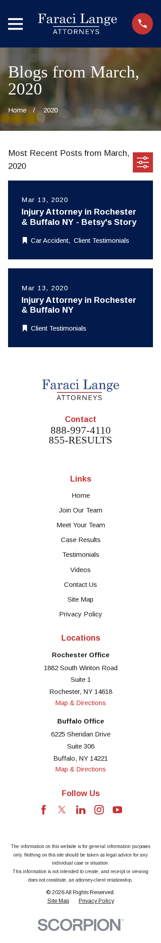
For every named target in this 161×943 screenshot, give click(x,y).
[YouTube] (117, 809)
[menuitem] (58, 901)
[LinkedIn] (80, 809)
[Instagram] (99, 809)
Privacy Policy (80, 614)
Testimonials (80, 554)
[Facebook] (43, 809)
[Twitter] (62, 809)
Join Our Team (80, 510)
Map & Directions (80, 702)
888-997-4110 (81, 431)
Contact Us (80, 584)
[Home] (77, 24)
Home (81, 495)
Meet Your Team (80, 525)
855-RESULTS (80, 440)
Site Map (80, 599)
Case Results (81, 539)
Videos (80, 569)
